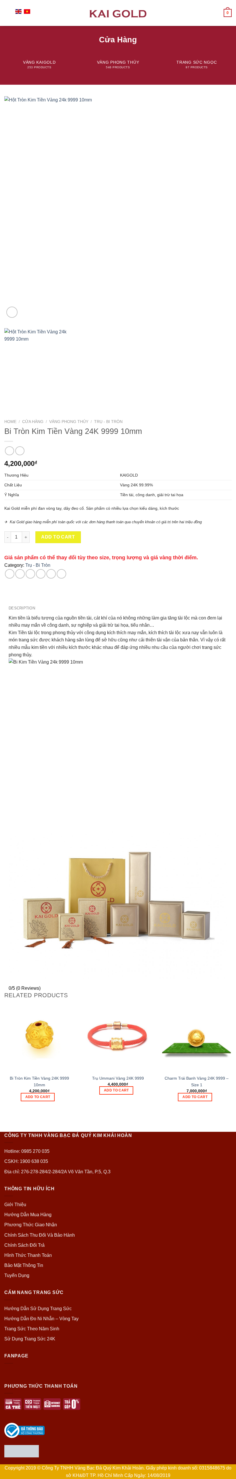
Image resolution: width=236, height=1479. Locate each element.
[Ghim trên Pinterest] (51, 574)
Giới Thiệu (15, 1204)
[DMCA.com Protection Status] (21, 1450)
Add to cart (58, 536)
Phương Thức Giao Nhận (30, 1224)
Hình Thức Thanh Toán (28, 1255)
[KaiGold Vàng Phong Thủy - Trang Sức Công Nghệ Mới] (118, 12)
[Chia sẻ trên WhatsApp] (9, 574)
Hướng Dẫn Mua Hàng (28, 1214)
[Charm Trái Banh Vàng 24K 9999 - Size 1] (197, 1036)
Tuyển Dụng (16, 1275)
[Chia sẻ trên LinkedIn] (61, 574)
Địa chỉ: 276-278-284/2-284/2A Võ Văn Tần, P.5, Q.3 (57, 1171)
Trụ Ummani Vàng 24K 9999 (118, 1078)
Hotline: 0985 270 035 (27, 1151)
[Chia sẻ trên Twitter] (30, 574)
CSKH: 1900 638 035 (26, 1161)
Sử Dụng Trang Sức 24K (29, 1338)
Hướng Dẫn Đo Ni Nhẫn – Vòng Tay (41, 1318)
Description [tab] (22, 608)
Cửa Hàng (32, 422)
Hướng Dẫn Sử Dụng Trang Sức (38, 1308)
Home (10, 422)
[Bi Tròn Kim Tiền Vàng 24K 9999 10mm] (39, 1036)
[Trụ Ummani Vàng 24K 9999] (118, 1036)
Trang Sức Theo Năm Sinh (31, 1328)
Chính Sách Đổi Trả (24, 1245)
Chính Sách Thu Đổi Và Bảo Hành (39, 1235)
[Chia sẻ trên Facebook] (20, 574)
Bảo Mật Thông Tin (23, 1265)
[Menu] (7, 13)
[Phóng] (12, 312)
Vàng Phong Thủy (68, 422)
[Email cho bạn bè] (40, 574)
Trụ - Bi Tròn (108, 422)
